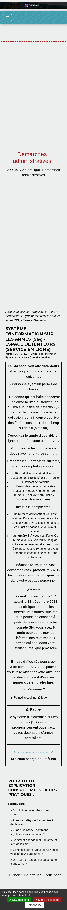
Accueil (13, 170)
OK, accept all (20, 899)
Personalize (34, 905)
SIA (56, 441)
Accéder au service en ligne (33, 752)
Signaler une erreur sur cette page (35, 875)
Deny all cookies (48, 899)
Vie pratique (31, 170)
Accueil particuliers (17, 311)
